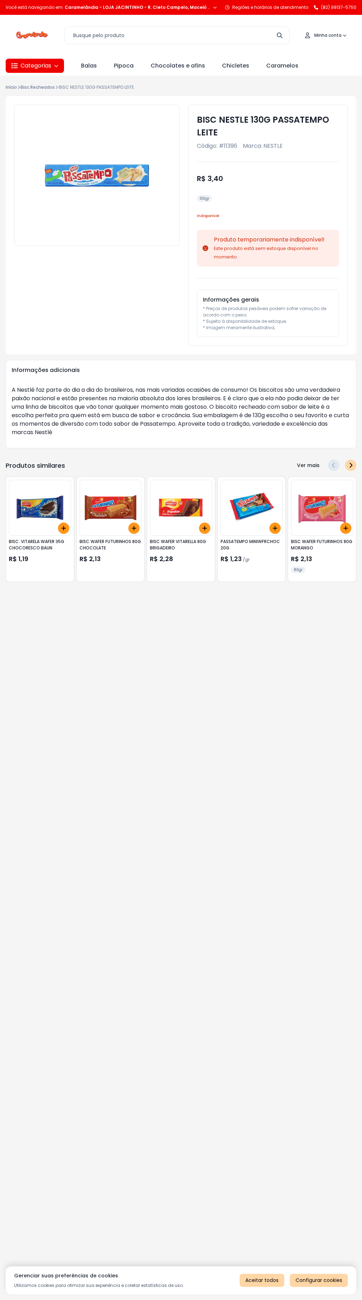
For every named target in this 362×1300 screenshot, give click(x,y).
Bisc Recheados (38, 87)
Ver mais (308, 465)
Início (11, 87)
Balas (89, 66)
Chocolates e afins (178, 66)
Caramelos (282, 66)
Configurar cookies (319, 1280)
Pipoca (124, 66)
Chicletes (235, 66)
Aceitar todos (262, 1280)
